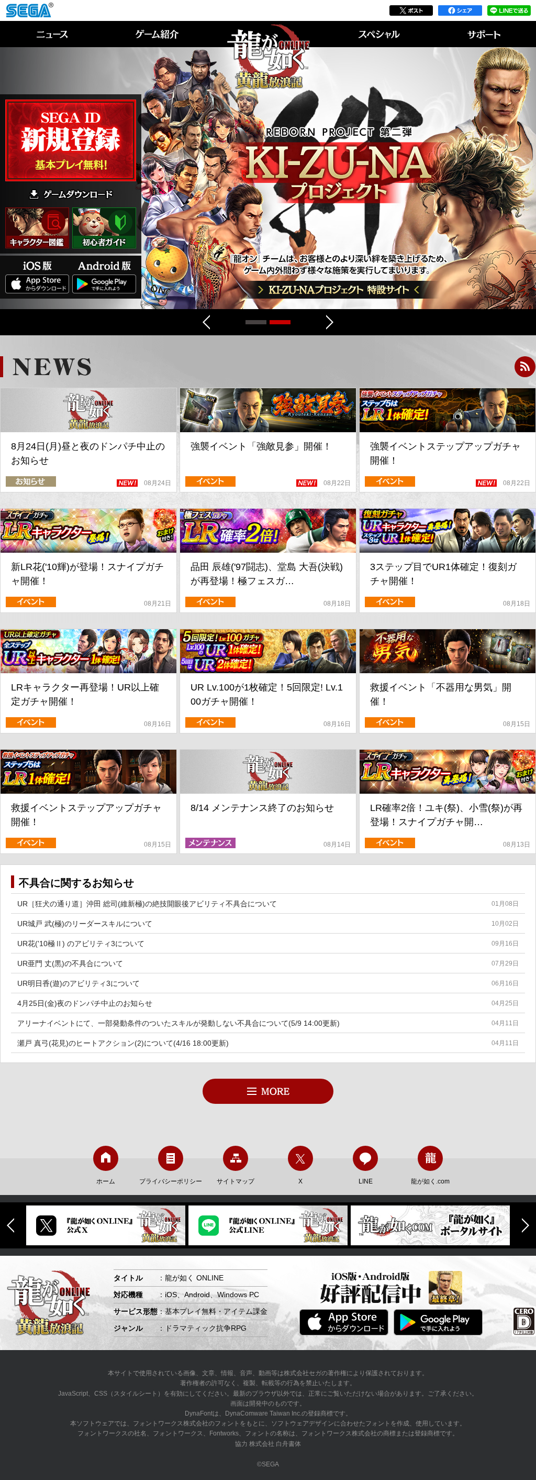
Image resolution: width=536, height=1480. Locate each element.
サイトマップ (235, 1181)
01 (280, 322)
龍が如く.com (430, 1181)
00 (255, 322)
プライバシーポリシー (170, 1181)
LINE (366, 1181)
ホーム (105, 1181)
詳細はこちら (338, 178)
